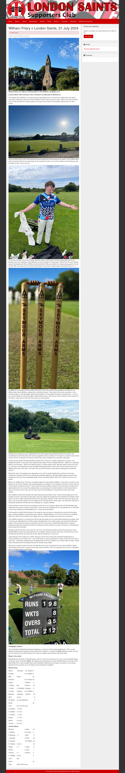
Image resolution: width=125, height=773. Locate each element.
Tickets (42, 21)
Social (56, 21)
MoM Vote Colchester (85, 21)
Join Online (88, 36)
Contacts (64, 21)
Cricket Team (14, 33)
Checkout (73, 21)
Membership (33, 21)
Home (10, 21)
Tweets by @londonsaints (92, 49)
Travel (49, 21)
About (24, 21)
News (17, 21)
